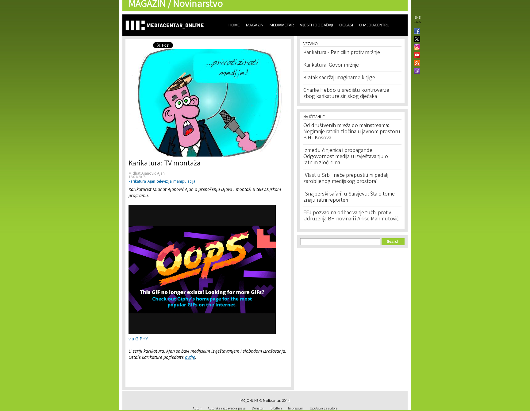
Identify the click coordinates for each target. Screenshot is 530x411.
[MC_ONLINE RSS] (415, 63)
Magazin (254, 25)
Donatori (258, 408)
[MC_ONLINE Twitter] (415, 39)
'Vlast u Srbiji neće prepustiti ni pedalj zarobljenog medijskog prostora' (345, 179)
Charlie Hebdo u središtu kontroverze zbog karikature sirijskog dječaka (346, 94)
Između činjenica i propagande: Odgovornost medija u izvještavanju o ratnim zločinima (345, 157)
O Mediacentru (374, 25)
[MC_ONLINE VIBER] (415, 71)
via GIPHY (138, 339)
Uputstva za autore (323, 408)
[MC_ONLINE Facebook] (415, 31)
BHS (417, 17)
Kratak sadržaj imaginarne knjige (339, 78)
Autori (197, 408)
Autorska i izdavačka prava (227, 408)
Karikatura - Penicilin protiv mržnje (341, 53)
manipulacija (184, 181)
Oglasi (346, 25)
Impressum (296, 408)
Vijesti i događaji (316, 25)
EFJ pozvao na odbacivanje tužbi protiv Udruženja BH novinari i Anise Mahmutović (351, 216)
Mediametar (282, 25)
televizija (164, 181)
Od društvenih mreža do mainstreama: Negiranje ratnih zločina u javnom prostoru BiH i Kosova (351, 132)
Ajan (151, 181)
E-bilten (276, 408)
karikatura (137, 181)
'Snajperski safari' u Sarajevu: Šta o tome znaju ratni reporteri (349, 197)
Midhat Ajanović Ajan (147, 173)
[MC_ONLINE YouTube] (415, 55)
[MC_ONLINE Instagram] (415, 47)
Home (234, 25)
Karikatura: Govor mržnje (331, 65)
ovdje (190, 357)
